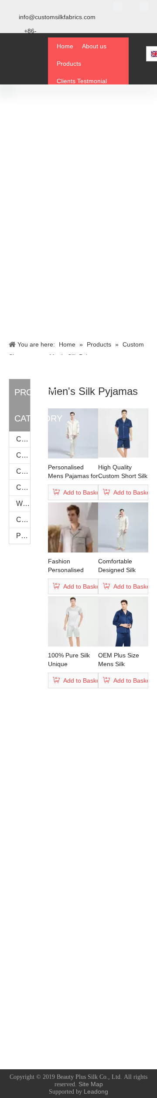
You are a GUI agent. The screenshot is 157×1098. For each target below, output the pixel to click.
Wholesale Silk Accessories (23, 503)
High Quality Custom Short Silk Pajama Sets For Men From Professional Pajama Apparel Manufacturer (122, 472)
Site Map (90, 1084)
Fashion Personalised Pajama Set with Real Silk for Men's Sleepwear (72, 566)
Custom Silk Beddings (23, 519)
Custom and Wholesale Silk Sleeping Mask (23, 455)
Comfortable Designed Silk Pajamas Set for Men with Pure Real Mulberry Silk (123, 566)
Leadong (96, 1091)
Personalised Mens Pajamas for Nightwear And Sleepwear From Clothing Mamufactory (73, 472)
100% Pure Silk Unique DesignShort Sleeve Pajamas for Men (70, 660)
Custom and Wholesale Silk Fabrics (23, 487)
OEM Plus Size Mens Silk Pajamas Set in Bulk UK (119, 660)
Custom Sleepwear (23, 471)
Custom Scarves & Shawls (23, 439)
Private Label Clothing (23, 535)
